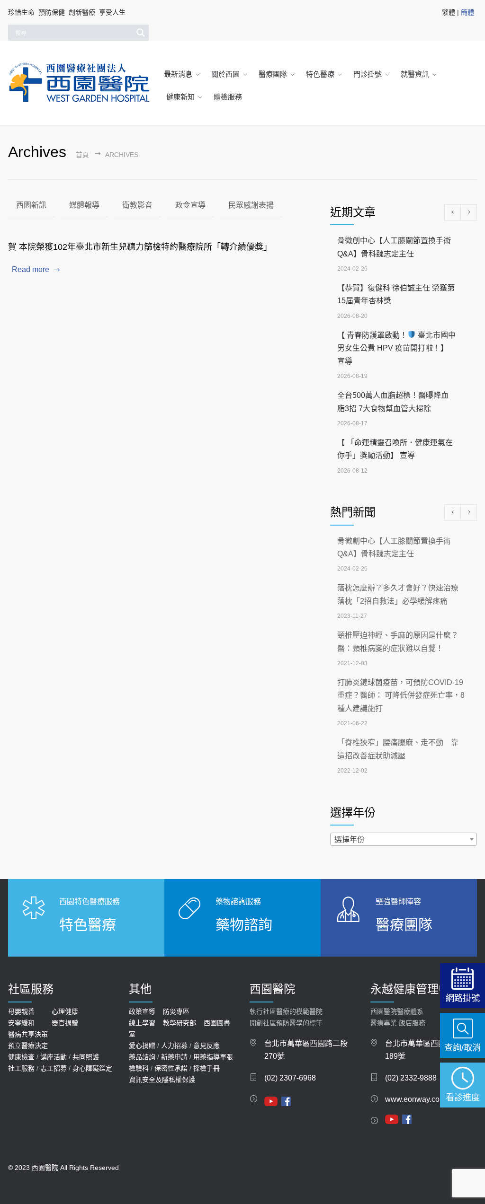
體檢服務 (228, 97)
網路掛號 (463, 998)
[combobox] (403, 839)
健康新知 (180, 97)
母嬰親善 (21, 1011)
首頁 (82, 154)
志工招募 (53, 1068)
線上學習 (142, 1023)
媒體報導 (84, 205)
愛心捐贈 (142, 1045)
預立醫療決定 (28, 1045)
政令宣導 (190, 205)
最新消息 (178, 74)
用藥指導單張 (213, 1057)
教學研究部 (179, 1023)
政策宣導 (142, 1011)
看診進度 (463, 1097)
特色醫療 (320, 74)
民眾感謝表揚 (251, 205)
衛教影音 (137, 205)
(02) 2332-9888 (411, 1078)
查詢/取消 (462, 1048)
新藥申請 (174, 1057)
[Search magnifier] (141, 33)
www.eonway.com (415, 1099)
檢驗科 (139, 1068)
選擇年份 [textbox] (349, 839)
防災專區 (176, 1011)
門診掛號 (367, 74)
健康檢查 (21, 1057)
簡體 (467, 12)
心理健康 (65, 1011)
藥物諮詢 (244, 924)
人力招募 (174, 1045)
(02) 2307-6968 (290, 1078)
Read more (30, 269)
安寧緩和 (21, 1023)
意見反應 (206, 1045)
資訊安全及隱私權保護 (162, 1079)
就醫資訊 (415, 74)
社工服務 (21, 1068)
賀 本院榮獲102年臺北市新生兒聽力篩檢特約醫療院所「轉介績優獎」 (140, 247)
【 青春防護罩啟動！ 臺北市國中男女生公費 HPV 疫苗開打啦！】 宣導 (396, 348)
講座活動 (53, 1057)
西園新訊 (31, 205)
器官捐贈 (65, 1023)
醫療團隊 (273, 74)
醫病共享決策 (28, 1034)
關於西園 (225, 74)
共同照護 (85, 1057)
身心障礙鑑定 (92, 1068)
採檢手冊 (206, 1068)
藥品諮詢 (142, 1057)
